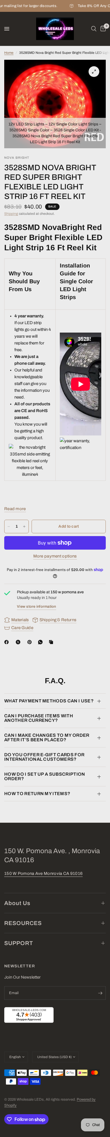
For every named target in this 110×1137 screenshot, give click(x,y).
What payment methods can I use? (49, 700)
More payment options (55, 556)
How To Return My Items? (37, 793)
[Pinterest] (30, 642)
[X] (19, 642)
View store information (36, 607)
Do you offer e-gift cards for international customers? (44, 757)
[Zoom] (94, 71)
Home (9, 53)
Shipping (11, 214)
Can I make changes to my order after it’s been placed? (46, 737)
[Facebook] (7, 642)
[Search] (93, 29)
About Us (17, 903)
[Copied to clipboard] (52, 642)
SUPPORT (18, 943)
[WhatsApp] (41, 642)
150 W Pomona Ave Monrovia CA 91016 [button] (43, 873)
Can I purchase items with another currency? (38, 718)
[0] (102, 29)
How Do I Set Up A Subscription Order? (44, 776)
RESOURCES (23, 923)
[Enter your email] (100, 993)
